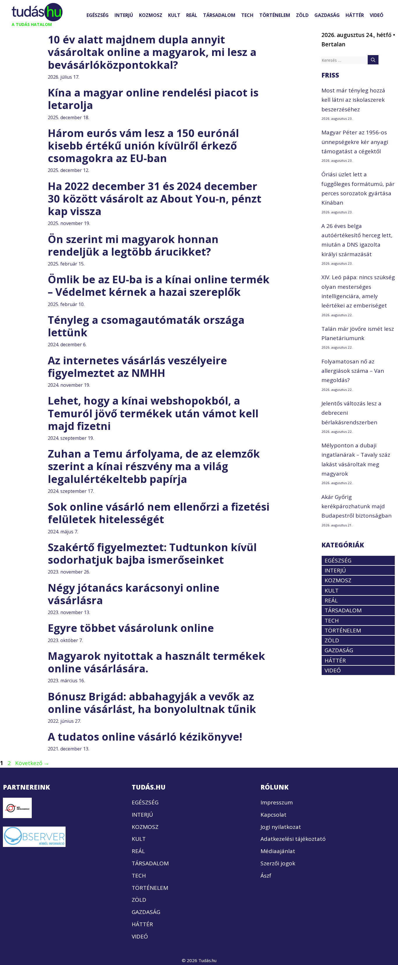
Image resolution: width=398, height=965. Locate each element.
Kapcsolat (273, 814)
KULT (174, 15)
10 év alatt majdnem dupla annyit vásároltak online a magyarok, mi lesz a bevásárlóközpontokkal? (152, 52)
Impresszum (276, 802)
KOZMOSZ (150, 15)
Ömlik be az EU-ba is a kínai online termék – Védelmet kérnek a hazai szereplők (159, 285)
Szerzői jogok (277, 863)
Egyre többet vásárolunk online (131, 628)
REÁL (191, 15)
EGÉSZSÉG (98, 15)
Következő (32, 763)
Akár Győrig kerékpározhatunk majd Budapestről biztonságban (356, 506)
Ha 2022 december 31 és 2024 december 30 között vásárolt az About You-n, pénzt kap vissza (154, 198)
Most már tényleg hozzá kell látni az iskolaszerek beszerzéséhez (353, 100)
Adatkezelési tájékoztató (293, 839)
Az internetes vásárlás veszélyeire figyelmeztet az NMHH (137, 366)
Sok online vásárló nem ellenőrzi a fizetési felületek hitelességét (159, 513)
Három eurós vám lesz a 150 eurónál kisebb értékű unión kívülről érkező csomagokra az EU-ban (143, 145)
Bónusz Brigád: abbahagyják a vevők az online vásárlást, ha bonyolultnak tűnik (152, 702)
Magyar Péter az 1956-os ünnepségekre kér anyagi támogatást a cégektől (354, 142)
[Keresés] (373, 59)
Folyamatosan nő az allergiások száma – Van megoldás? (352, 371)
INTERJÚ (124, 15)
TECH (247, 15)
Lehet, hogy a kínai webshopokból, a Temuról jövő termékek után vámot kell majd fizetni (153, 413)
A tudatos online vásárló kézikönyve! (145, 737)
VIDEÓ (376, 15)
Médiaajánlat (277, 851)
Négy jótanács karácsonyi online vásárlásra (133, 594)
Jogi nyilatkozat (280, 827)
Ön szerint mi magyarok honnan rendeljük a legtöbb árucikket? (133, 245)
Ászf (265, 875)
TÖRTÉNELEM (274, 15)
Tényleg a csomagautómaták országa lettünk (146, 326)
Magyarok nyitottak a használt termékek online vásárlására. (156, 662)
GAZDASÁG (327, 15)
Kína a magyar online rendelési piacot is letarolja (153, 98)
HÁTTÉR (355, 15)
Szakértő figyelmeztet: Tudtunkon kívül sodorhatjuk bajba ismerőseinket (152, 553)
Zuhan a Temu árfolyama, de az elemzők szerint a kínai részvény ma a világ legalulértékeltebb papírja (154, 466)
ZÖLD (302, 15)
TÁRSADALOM (219, 15)
